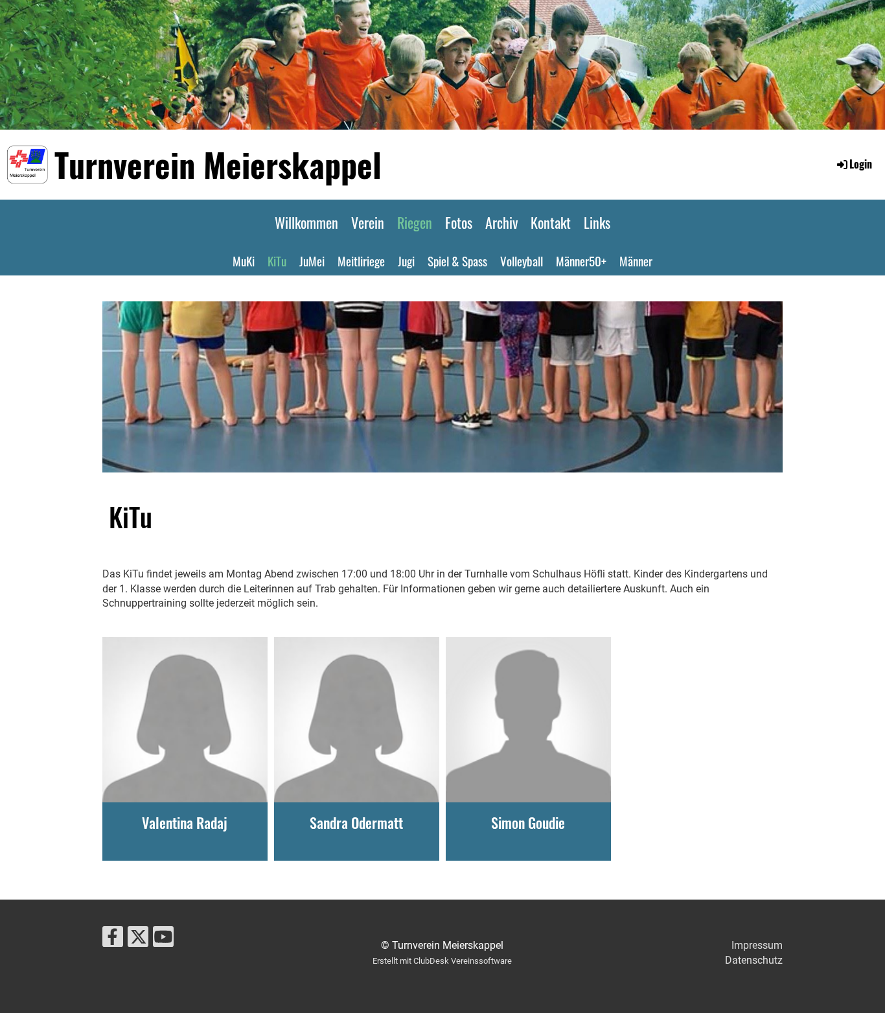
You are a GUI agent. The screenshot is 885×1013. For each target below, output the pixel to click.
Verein (367, 222)
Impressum (757, 945)
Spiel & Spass (457, 260)
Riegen (414, 222)
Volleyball (521, 260)
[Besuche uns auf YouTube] (163, 939)
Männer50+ (581, 260)
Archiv (501, 222)
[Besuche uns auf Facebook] (112, 939)
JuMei (312, 260)
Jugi (406, 260)
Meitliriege (361, 260)
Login (860, 164)
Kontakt (551, 222)
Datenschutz (754, 960)
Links (597, 222)
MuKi (244, 260)
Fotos (458, 222)
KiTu (277, 260)
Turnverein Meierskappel (218, 164)
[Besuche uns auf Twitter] (138, 939)
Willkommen (306, 222)
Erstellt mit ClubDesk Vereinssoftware (442, 961)
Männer (635, 260)
